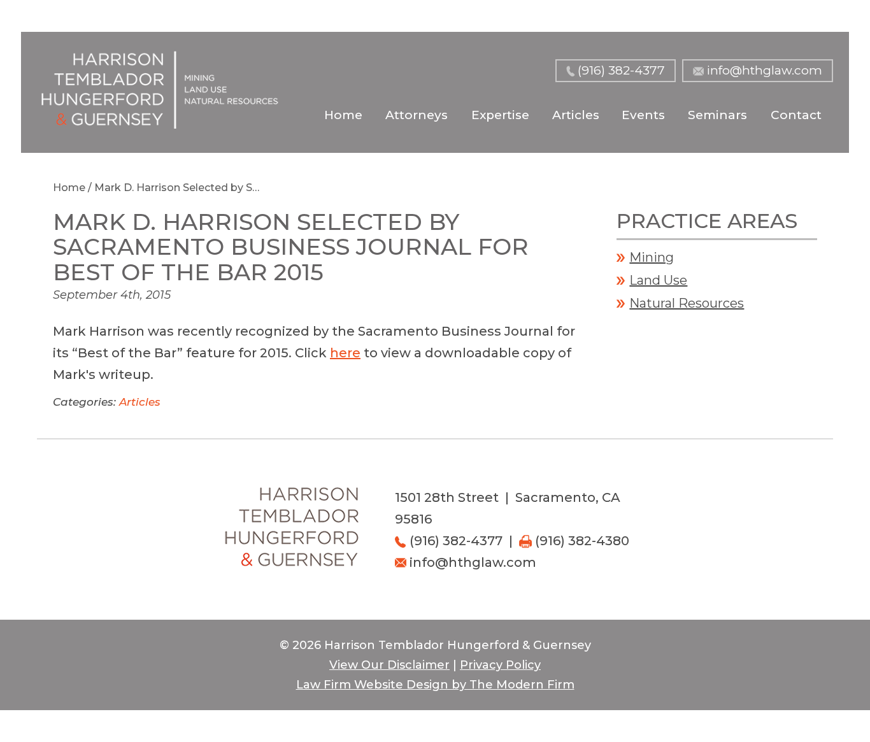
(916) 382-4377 (621, 70)
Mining (651, 257)
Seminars (717, 115)
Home (343, 115)
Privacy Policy (500, 665)
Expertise (500, 115)
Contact (796, 115)
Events (643, 115)
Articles (575, 115)
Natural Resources (686, 303)
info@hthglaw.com (764, 70)
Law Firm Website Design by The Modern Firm (435, 685)
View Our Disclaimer (389, 665)
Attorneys (416, 115)
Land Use (658, 280)
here (345, 352)
